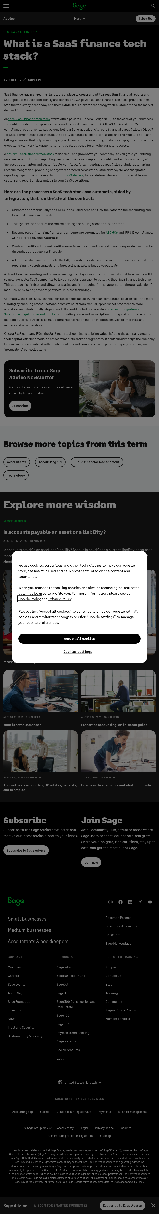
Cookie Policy (29, 598)
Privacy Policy (59, 598)
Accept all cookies (79, 638)
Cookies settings (78, 652)
